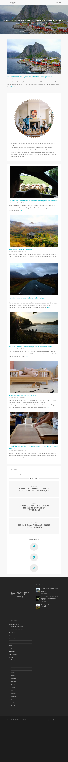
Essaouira (13, 678)
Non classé (16, 251)
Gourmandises (13, 639)
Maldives (13, 693)
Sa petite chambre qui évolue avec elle (22, 395)
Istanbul (13, 687)
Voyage (18, 78)
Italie (12, 690)
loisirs (17, 450)
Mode (10, 648)
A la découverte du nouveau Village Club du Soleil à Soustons (30, 346)
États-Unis (13, 681)
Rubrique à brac (13, 654)
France (15, 202)
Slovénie (13, 706)
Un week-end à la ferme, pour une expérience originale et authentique (33, 201)
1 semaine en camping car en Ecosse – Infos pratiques (27, 298)
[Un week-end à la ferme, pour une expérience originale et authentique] (38, 598)
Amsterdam (14, 663)
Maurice (13, 699)
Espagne (13, 675)
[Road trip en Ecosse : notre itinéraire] (38, 606)
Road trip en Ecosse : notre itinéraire (21, 249)
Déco (15, 397)
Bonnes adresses (14, 624)
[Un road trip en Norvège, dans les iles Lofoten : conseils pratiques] (38, 590)
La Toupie (9, 78)
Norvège (14, 78)
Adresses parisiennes (17, 629)
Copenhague (14, 669)
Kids (17, 397)
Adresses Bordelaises (17, 626)
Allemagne (13, 659)
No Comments (24, 202)
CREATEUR (12, 632)
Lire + (13, 86)
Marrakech (14, 696)
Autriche (13, 666)
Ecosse (15, 300)
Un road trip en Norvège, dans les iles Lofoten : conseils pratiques (33, 20)
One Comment (24, 78)
